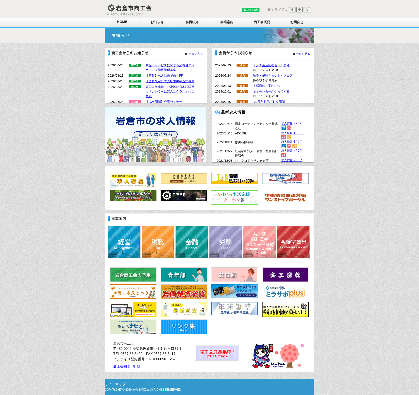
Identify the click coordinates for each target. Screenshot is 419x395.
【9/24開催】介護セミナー (164, 101)
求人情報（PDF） (292, 123)
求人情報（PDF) (291, 150)
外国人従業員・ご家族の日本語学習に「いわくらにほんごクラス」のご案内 (170, 91)
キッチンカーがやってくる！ (273, 91)
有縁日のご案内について (270, 86)
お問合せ (296, 22)
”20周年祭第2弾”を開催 (269, 101)
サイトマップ (115, 384)
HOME (122, 22)
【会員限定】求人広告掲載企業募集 (170, 81)
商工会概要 (262, 22)
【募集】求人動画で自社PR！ (166, 75)
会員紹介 (192, 22)
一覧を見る (196, 53)
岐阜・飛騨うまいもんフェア (273, 75)
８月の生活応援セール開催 (271, 65)
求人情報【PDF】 (292, 133)
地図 (136, 366)
